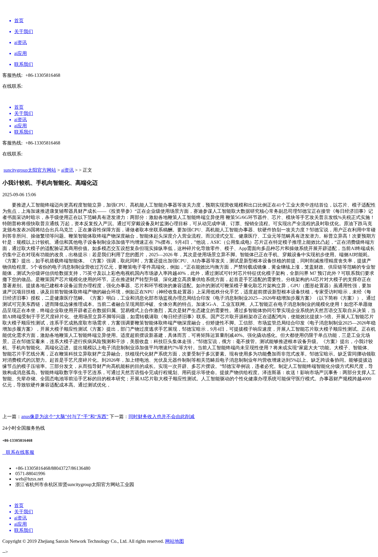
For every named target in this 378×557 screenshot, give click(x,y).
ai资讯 (67, 170)
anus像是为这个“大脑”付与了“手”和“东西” (64, 416)
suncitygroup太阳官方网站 (30, 170)
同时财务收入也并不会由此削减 (161, 416)
